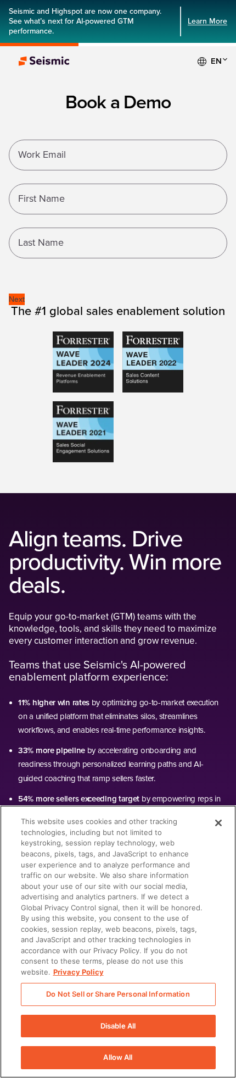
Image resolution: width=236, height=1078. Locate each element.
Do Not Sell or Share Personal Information (117, 993)
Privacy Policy (78, 972)
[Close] (218, 823)
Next (17, 299)
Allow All (117, 1057)
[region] (118, 941)
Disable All (118, 1025)
